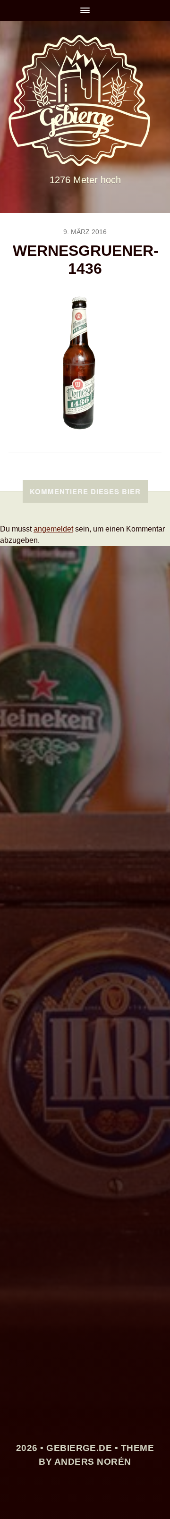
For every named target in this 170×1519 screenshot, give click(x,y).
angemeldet (53, 529)
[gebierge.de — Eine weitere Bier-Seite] (85, 100)
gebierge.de (79, 1448)
